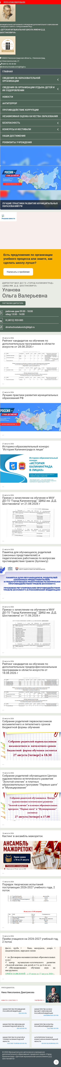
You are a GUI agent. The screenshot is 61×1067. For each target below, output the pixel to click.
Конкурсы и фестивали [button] (16, 129)
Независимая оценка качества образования (30, 116)
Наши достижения (13, 135)
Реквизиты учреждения (17, 142)
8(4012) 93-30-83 (9, 64)
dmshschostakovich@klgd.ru (14, 67)
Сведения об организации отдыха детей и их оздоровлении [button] (28, 89)
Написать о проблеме (18, 272)
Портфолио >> (40, 1000)
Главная (7, 71)
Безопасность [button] (11, 122)
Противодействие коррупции (20, 110)
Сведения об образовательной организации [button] (21, 79)
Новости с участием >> (9, 1000)
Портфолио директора (12, 303)
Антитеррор (9, 103)
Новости (7, 97)
